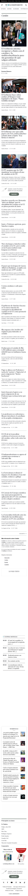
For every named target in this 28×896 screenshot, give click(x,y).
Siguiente (23, 533)
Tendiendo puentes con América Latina (14, 656)
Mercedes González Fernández (9, 843)
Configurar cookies (19, 890)
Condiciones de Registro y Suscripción (14, 888)
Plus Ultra (4, 831)
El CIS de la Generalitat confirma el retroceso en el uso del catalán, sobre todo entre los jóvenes (13, 437)
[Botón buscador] (26, 5)
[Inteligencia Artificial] (8, 860)
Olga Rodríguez (4, 508)
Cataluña (6, 564)
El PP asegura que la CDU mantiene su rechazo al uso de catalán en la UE (12, 172)
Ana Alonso (3, 323)
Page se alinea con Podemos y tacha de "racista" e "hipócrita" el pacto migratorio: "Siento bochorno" (13, 373)
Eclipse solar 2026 (6, 827)
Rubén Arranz (4, 341)
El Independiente (5, 363)
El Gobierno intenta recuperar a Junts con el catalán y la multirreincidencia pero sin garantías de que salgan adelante (12, 54)
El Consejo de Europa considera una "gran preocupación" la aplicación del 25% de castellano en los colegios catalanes (13, 496)
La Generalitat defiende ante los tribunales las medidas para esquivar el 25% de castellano (13, 517)
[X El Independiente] (3, 882)
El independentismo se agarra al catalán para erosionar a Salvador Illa (13, 456)
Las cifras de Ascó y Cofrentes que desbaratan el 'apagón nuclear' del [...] (16, 649)
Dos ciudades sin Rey (14, 661)
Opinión (3, 9)
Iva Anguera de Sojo (5, 427)
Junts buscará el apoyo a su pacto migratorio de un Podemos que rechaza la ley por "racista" (13, 395)
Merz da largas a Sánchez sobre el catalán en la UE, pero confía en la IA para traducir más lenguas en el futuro (13, 247)
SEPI (2, 829)
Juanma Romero (6, 71)
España (9, 9)
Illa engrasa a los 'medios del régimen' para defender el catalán (12, 332)
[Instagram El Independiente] (16, 882)
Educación (6, 557)
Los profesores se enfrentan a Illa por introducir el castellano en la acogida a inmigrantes (13, 416)
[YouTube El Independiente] (12, 882)
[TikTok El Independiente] (24, 882)
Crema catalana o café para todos (11, 287)
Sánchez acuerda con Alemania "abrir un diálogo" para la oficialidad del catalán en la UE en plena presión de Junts (13, 203)
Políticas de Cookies (9, 890)
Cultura (6, 560)
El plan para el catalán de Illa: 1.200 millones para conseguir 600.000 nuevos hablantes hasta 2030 (13, 351)
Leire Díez (4, 840)
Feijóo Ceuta (17, 1)
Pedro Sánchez (5, 836)
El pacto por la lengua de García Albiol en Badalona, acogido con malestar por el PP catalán (13, 268)
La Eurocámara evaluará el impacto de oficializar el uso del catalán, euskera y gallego (13, 475)
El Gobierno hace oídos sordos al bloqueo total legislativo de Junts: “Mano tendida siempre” (12, 98)
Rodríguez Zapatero (6, 833)
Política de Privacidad (7, 886)
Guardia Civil (4, 838)
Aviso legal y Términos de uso (19, 886)
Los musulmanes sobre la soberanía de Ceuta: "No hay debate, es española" (16, 666)
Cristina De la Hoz (5, 183)
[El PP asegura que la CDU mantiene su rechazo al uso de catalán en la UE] (14, 161)
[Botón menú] (2, 5)
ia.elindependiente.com (8, 863)
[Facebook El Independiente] (7, 882)
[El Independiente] (14, 5)
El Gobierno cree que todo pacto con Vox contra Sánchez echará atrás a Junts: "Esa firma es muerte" (13, 134)
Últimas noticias (11, 1)
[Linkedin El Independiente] (20, 882)
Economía (16, 9)
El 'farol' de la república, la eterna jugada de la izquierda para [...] (16, 642)
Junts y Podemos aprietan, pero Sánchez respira (13, 225)
